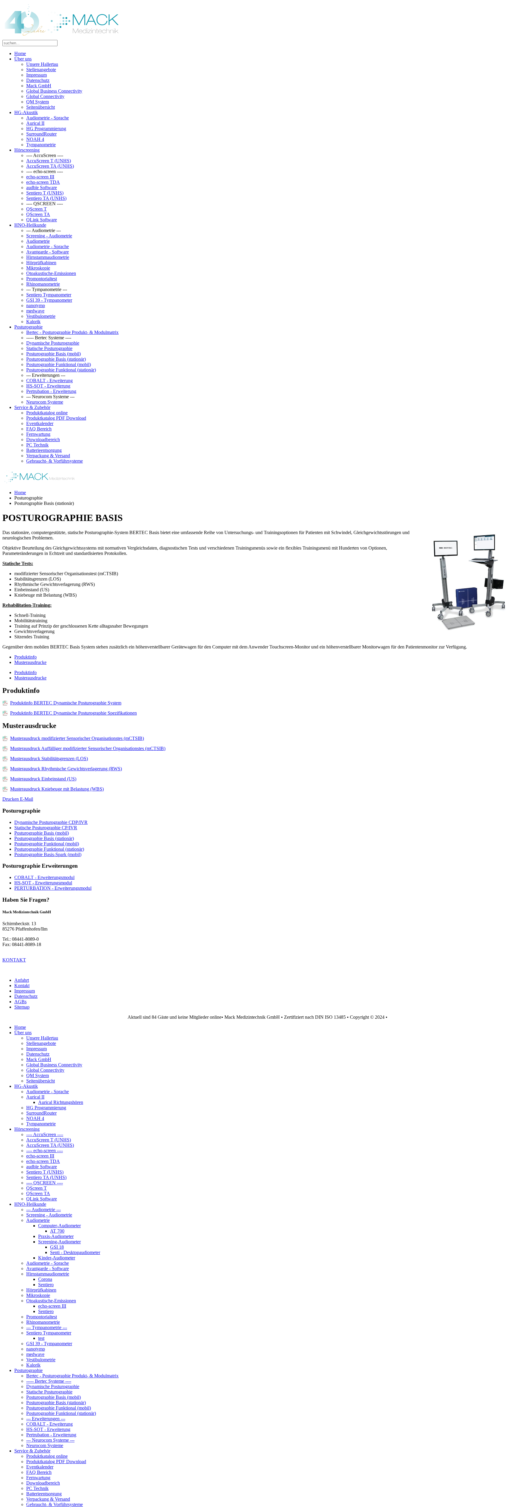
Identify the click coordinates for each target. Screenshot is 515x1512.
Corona (45, 1279)
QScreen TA (38, 214)
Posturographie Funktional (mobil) (58, 364)
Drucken (11, 799)
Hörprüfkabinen (41, 262)
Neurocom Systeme (44, 402)
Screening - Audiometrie (49, 235)
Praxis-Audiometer (56, 1236)
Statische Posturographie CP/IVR (45, 827)
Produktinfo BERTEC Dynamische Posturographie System (65, 702)
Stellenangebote (41, 69)
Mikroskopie (38, 267)
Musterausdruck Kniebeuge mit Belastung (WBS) (57, 788)
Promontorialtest (41, 278)
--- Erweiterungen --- (45, 1418)
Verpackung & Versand (48, 455)
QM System (37, 101)
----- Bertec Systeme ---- (48, 1381)
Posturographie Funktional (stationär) (61, 369)
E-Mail (26, 799)
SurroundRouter (41, 133)
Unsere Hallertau (42, 64)
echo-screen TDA (43, 182)
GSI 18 (57, 1247)
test (41, 1338)
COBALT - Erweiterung (49, 380)
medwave (35, 310)
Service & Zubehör (32, 407)
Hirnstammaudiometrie (47, 257)
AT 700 (57, 1230)
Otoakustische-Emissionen (51, 273)
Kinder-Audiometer (56, 1257)
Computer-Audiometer (59, 1225)
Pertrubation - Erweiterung (51, 391)
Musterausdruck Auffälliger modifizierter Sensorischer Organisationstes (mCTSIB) (87, 748)
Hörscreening (27, 150)
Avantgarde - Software (47, 251)
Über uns (23, 58)
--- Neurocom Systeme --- (50, 1440)
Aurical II (35, 123)
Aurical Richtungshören (60, 1102)
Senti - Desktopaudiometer (75, 1252)
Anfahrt (21, 980)
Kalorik (33, 321)
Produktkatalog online (47, 412)
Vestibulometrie (40, 316)
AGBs (20, 1001)
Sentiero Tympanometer (48, 294)
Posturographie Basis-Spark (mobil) (47, 854)
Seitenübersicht (40, 107)
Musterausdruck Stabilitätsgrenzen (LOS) (49, 758)
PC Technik (37, 444)
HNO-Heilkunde (30, 225)
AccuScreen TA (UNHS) (50, 166)
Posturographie (28, 326)
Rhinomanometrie (43, 284)
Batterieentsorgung (44, 450)
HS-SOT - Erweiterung (48, 385)
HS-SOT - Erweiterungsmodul (43, 882)
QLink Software (41, 219)
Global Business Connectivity (54, 91)
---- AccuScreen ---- (44, 1134)
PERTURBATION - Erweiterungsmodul (52, 888)
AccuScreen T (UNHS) (48, 160)
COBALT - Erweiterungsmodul (44, 877)
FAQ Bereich (39, 428)
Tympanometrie (41, 144)
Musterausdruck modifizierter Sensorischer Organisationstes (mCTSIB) (77, 738)
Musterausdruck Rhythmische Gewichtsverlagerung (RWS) (66, 768)
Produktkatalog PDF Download (56, 418)
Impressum (36, 74)
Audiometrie (38, 241)
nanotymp (35, 305)
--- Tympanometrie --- (46, 1327)
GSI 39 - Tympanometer (49, 300)
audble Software (41, 187)
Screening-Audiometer (59, 1241)
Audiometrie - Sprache (47, 117)
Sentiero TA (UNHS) (46, 198)
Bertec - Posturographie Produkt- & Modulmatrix (72, 332)
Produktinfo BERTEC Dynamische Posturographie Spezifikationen (73, 712)
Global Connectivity (45, 96)
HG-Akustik (26, 112)
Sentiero (46, 1284)
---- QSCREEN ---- (44, 1182)
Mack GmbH (38, 85)
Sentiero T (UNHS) (44, 192)
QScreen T (36, 208)
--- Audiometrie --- (43, 1209)
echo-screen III (40, 176)
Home (20, 53)
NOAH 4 (35, 139)
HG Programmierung (46, 128)
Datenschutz (37, 80)
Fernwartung (38, 434)
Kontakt (22, 985)
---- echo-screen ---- (44, 1150)
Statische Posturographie (49, 348)
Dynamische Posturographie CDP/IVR (51, 822)
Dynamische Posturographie (52, 343)
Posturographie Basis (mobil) (53, 353)
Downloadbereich (43, 439)
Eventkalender (39, 423)
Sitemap (22, 1006)
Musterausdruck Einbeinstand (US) (43, 778)
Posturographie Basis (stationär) (56, 359)
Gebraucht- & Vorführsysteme (54, 460)
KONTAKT (14, 959)
